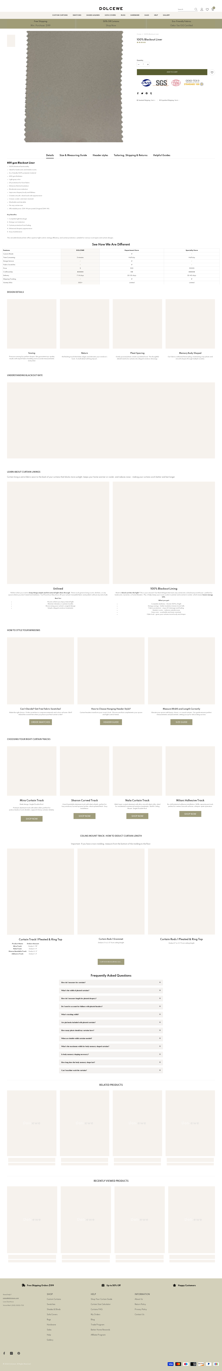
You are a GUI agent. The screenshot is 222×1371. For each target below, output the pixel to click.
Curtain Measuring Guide (111, 962)
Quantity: (140, 60)
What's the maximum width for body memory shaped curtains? (85, 1046)
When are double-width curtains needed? (76, 1038)
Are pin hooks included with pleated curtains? (78, 1022)
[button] (141, 42)
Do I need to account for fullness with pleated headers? (82, 1006)
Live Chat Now (8, 1302)
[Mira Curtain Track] (31, 771)
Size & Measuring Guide (73, 155)
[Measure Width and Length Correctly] (181, 670)
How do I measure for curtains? (73, 982)
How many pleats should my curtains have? (77, 1030)
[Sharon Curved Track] (84, 771)
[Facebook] (138, 93)
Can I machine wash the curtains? (74, 1070)
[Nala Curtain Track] (137, 771)
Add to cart (172, 72)
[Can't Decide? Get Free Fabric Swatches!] (40, 670)
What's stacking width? (70, 1014)
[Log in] (201, 9)
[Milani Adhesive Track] (190, 771)
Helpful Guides (161, 155)
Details (50, 155)
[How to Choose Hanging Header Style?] (110, 670)
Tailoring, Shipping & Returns (130, 155)
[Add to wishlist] (212, 72)
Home (139, 34)
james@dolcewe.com (11, 1298)
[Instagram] (11, 1353)
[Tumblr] (151, 93)
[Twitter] (142, 93)
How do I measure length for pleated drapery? (79, 998)
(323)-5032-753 (17, 1305)
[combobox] (185, 9)
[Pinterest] (147, 93)
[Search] (188, 9)
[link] (40, 23)
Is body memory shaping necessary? (75, 1054)
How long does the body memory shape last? (78, 1062)
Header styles (100, 155)
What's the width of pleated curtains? (75, 990)
